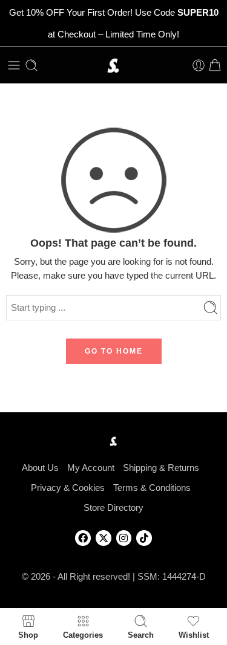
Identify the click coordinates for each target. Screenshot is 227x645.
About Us (40, 468)
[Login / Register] (198, 65)
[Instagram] (124, 538)
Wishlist (194, 634)
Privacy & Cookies (68, 488)
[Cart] (215, 65)
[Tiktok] (144, 538)
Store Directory (113, 508)
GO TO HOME (114, 351)
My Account (90, 468)
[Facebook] (83, 538)
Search (141, 634)
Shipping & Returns (161, 468)
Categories (83, 634)
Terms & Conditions (152, 488)
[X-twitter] (103, 538)
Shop (28, 634)
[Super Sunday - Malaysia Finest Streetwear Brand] (113, 65)
